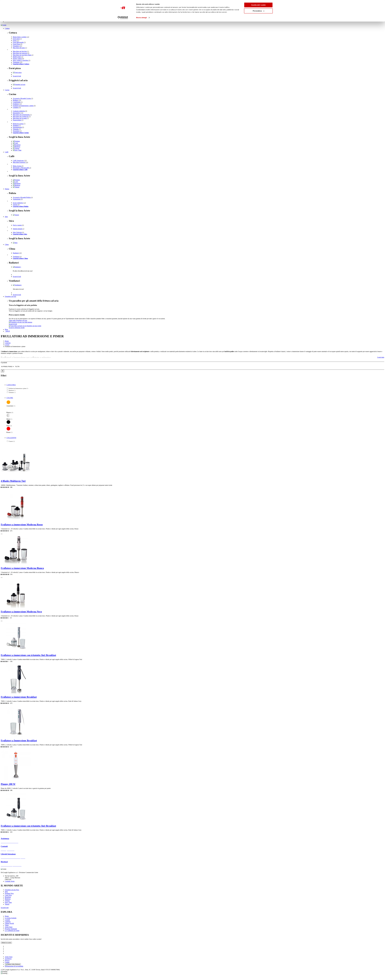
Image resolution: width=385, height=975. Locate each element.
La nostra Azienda (10, 918)
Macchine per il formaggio (22, 115)
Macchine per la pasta (21, 118)
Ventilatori (17, 256)
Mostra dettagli (141, 17)
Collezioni (11, 438)
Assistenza (8, 958)
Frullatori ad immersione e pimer (24, 105)
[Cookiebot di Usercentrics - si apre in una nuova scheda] (123, 17)
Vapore (16, 204)
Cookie (7, 962)
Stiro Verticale (18, 232)
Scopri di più (17, 76)
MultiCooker (18, 57)
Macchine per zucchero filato (23, 55)
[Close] (2, 371)
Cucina (7, 90)
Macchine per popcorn (21, 53)
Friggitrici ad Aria (10, 296)
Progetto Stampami (11, 929)
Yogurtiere (17, 131)
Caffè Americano (20, 160)
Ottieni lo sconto (6, 942)
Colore (9, 398)
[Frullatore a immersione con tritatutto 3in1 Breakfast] (16, 651)
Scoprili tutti (5, 907)
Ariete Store (8, 927)
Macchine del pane (20, 48)
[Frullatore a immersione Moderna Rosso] (16, 520)
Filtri (17, 366)
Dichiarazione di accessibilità (14, 966)
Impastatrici (18, 113)
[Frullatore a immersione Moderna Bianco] (16, 564)
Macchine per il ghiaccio (22, 116)
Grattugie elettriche (20, 111)
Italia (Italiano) (15, 964)
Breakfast (8, 897)
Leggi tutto (380, 357)
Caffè (6, 152)
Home (7, 341)
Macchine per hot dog (21, 51)
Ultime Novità (9, 923)
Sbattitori (17, 125)
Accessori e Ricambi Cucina (23, 98)
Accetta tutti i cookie (258, 5)
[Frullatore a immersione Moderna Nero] (16, 607)
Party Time (8, 902)
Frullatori (17, 104)
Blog (6, 329)
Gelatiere (17, 107)
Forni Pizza (17, 44)
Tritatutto (17, 129)
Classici (12, 441)
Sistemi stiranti (18, 229)
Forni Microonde (19, 42)
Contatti (7, 920)
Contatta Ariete (10, 881)
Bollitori (17, 100)
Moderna (8, 899)
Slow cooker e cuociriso (21, 60)
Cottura (7, 28)
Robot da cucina (19, 124)
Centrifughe (18, 102)
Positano (9, 893)
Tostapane (17, 62)
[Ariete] (3, 25)
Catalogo (8, 343)
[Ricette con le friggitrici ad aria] (25, 326)
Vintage (7, 900)
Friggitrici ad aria (12, 890)
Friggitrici (17, 46)
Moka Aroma (18, 166)
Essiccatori (17, 39)
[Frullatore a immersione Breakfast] (16, 693)
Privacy (7, 960)
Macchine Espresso (20, 162)
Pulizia (7, 189)
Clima (7, 244)
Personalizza (257, 11)
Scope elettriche (19, 203)
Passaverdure (18, 120)
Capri (8, 895)
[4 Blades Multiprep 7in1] (16, 477)
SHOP (7, 331)
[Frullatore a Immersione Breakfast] (16, 736)
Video (7, 925)
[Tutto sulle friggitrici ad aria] (20, 322)
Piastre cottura (18, 58)
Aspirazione (18, 199)
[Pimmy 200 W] (16, 780)
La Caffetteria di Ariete (12, 930)
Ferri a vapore (18, 225)
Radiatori (17, 253)
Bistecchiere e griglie (21, 37)
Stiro (6, 216)
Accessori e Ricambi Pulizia (23, 197)
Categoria (11, 385)
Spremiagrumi (18, 127)
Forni (16, 40)
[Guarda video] (1, 577)
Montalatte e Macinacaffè (22, 168)
